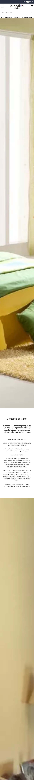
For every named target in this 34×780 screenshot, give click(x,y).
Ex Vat (24, 1)
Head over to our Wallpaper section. (20, 486)
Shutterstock (6, 474)
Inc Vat (31, 1)
